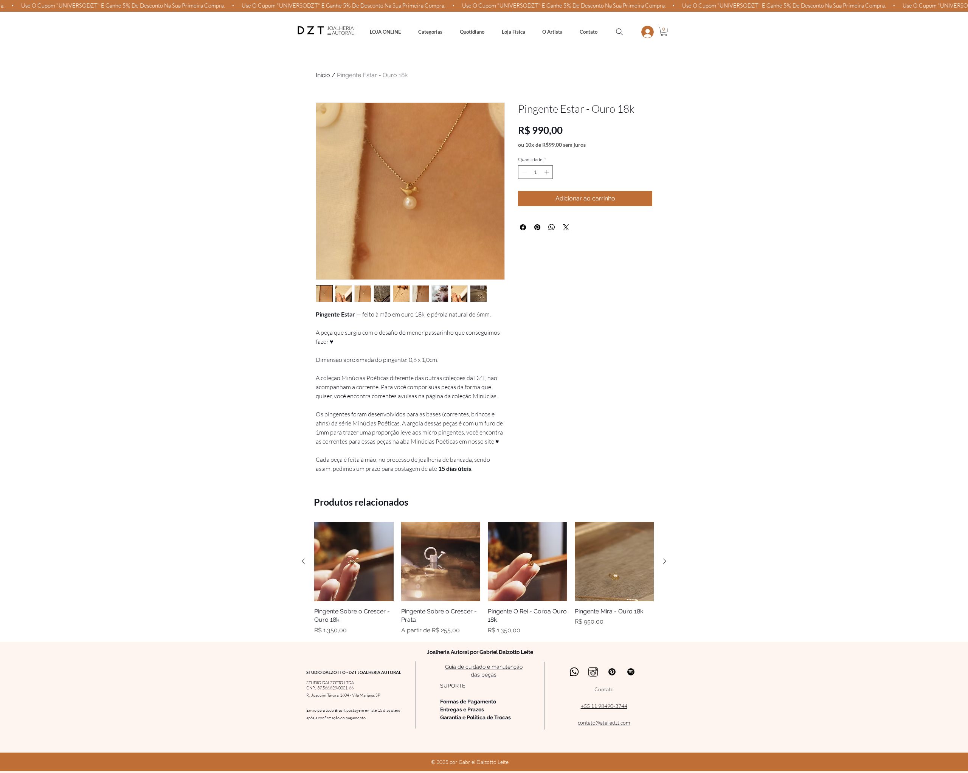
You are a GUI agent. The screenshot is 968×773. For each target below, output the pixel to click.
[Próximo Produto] (664, 561)
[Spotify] (631, 672)
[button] (430, 32)
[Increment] (547, 172)
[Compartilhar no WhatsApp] (551, 227)
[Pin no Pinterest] (537, 227)
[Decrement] (523, 172)
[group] (484, 578)
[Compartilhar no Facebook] (522, 227)
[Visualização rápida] (354, 561)
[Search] (619, 32)
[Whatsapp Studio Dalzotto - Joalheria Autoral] (574, 672)
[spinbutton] (535, 172)
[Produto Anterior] (303, 561)
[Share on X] (566, 227)
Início (323, 75)
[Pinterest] (612, 672)
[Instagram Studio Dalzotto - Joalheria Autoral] (593, 672)
